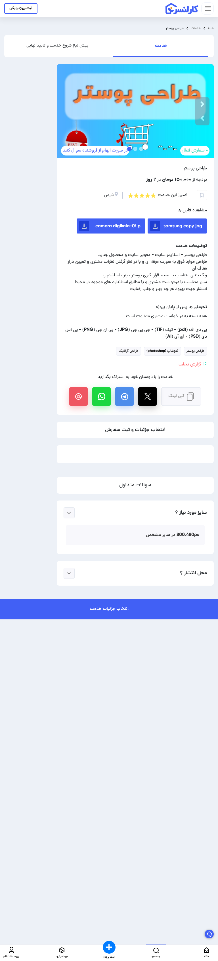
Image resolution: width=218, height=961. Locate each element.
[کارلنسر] (182, 8)
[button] (202, 118)
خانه (211, 28)
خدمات (196, 28)
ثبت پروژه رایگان (20, 8)
